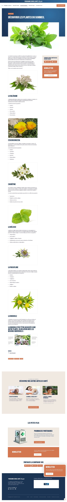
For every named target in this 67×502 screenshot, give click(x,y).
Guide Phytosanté (13, 352)
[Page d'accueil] (2, 5)
